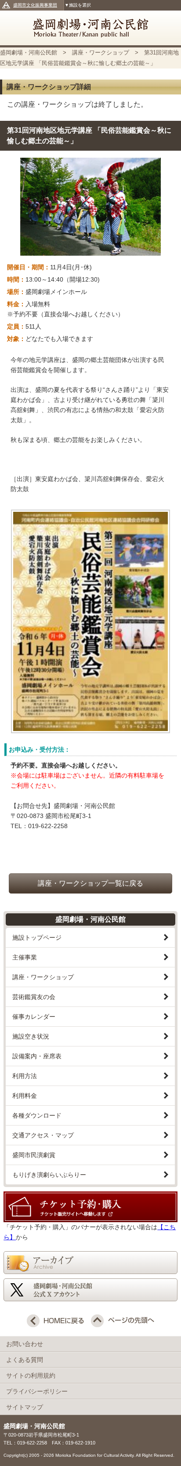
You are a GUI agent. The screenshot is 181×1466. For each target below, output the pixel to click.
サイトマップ (24, 1407)
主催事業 (24, 957)
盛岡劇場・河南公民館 (90, 28)
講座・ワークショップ (100, 52)
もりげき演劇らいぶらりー (49, 1174)
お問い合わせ (27, 1343)
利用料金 (24, 1095)
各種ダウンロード (37, 1115)
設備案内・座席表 (37, 1056)
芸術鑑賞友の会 (33, 996)
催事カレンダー (33, 1016)
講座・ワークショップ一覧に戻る (90, 883)
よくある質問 (27, 1359)
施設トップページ (37, 937)
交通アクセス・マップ (43, 1135)
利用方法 (24, 1075)
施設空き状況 (30, 1036)
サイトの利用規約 (34, 1375)
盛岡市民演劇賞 (33, 1154)
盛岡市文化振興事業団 (35, 5)
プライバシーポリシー (40, 1391)
